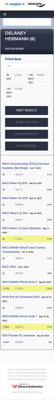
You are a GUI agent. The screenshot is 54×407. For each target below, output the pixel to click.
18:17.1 (19, 189)
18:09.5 (19, 307)
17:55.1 (18, 74)
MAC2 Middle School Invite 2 (19, 281)
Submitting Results (36, 372)
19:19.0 (19, 273)
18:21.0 (19, 174)
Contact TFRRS (15, 376)
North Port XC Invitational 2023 (21, 296)
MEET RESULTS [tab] (26, 110)
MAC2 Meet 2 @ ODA (15, 213)
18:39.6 (19, 342)
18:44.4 (19, 258)
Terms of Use (14, 372)
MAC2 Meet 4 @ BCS (14, 183)
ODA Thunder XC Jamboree (18, 335)
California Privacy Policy (33, 369)
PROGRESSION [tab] (27, 146)
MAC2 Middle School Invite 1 (19, 316)
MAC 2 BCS (9, 266)
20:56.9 (19, 204)
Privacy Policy (14, 369)
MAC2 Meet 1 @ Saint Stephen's (21, 228)
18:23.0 (40, 74)
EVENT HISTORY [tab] (27, 122)
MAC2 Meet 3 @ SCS (14, 198)
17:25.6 (18, 88)
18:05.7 (19, 219)
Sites (23, 372)
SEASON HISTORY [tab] (26, 134)
